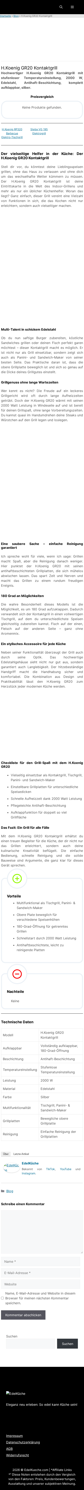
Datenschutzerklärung (23, 1442)
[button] (61, 7)
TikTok (50, 1169)
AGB (9, 1449)
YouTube (65, 1169)
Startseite (5, 15)
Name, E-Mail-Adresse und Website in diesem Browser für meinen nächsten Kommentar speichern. (40, 1298)
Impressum (14, 1436)
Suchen (11, 1336)
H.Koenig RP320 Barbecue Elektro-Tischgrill (12, 133)
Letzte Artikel (21, 1154)
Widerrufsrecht (17, 1455)
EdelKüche (30, 1163)
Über (6, 1154)
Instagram (28, 1173)
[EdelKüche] (11, 1176)
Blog (16, 15)
